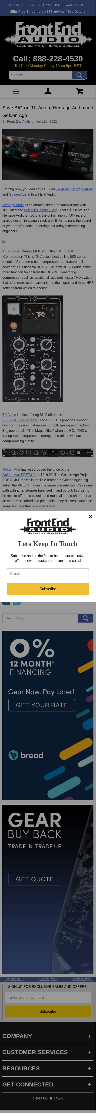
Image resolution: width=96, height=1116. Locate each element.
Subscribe (48, 589)
